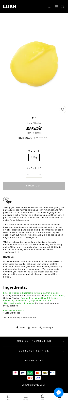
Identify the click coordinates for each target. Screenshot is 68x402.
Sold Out (34, 185)
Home (29, 123)
